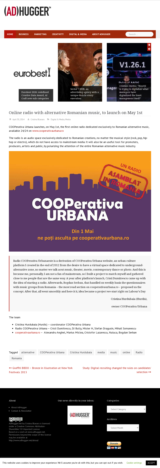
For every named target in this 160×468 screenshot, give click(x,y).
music (113, 352)
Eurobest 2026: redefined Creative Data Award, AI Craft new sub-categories (35, 95)
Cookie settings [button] (134, 462)
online (126, 352)
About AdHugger (101, 34)
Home (10, 34)
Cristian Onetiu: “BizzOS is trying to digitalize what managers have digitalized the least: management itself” (133, 92)
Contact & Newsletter (21, 410)
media (101, 352)
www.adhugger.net (36, 431)
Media (68, 119)
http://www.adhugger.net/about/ (24, 440)
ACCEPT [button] (151, 463)
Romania (17, 358)
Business (24, 34)
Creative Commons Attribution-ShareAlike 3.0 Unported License (27, 427)
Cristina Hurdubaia (81, 352)
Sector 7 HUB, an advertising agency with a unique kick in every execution (84, 94)
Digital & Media (78, 34)
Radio (139, 352)
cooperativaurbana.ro (27, 332)
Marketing (40, 34)
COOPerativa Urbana (52, 352)
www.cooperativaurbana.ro (48, 131)
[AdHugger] (27, 11)
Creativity (58, 34)
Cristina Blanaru (38, 119)
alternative (27, 352)
